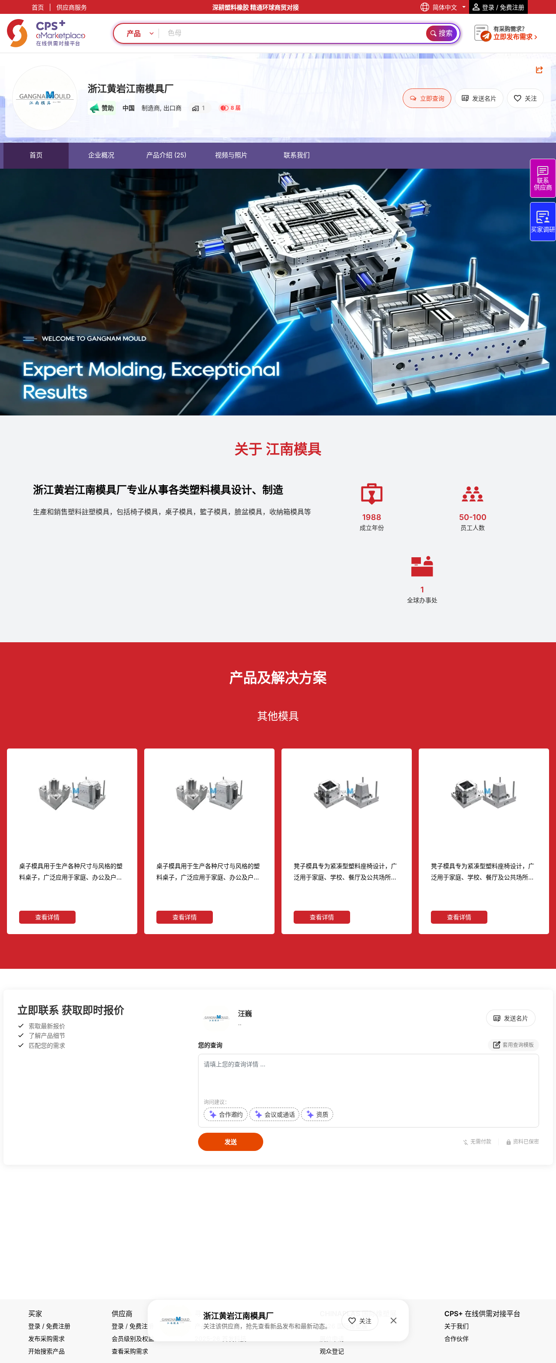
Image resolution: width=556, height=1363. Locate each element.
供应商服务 (71, 7)
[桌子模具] (72, 793)
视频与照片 (231, 155)
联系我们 (297, 155)
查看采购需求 (130, 1351)
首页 (38, 7)
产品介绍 (166, 155)
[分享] (539, 69)
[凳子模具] (209, 793)
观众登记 (332, 1351)
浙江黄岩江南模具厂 (131, 88)
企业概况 (101, 155)
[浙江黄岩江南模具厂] (44, 98)
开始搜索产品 (46, 1351)
